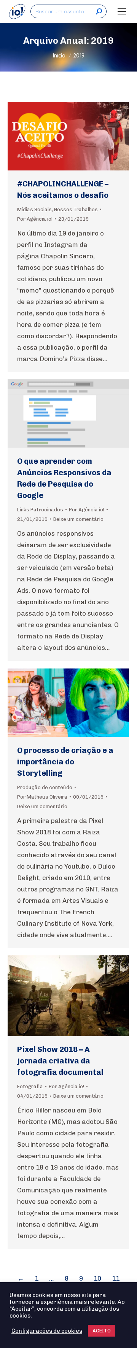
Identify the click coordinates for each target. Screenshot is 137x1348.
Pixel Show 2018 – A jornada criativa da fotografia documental (60, 1061)
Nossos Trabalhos (76, 209)
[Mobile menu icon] (121, 11)
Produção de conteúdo (44, 787)
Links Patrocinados (40, 509)
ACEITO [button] (101, 1331)
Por (35, 219)
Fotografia (30, 1086)
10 (97, 1278)
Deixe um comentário (78, 519)
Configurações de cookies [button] (46, 1330)
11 (115, 1278)
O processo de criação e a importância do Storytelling (65, 762)
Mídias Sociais (34, 209)
